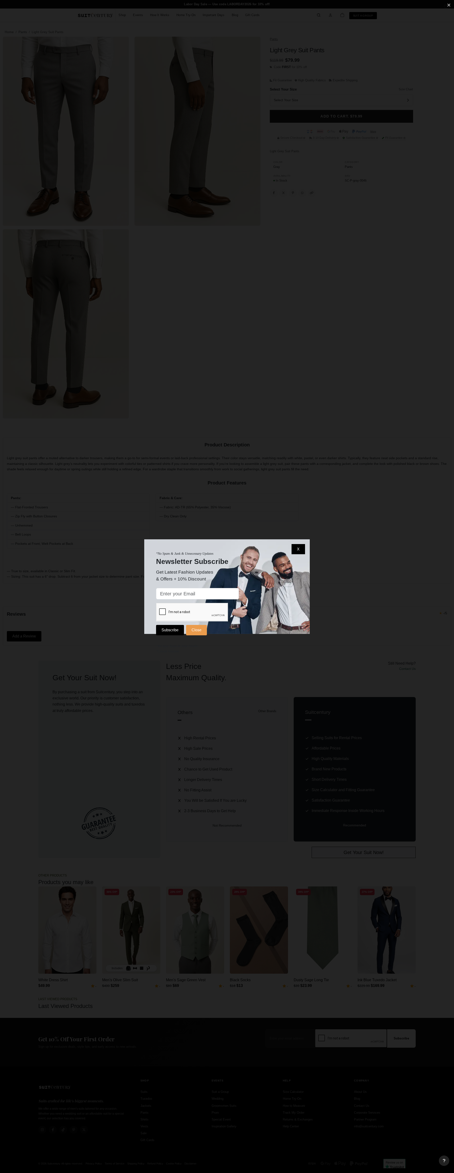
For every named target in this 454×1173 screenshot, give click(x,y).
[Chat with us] (444, 1161)
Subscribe (170, 630)
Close (196, 630)
